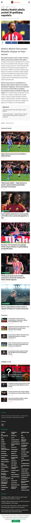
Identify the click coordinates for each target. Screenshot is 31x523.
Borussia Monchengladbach (5, 477)
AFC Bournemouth (4, 435)
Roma (22, 458)
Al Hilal (2, 442)
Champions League (14, 433)
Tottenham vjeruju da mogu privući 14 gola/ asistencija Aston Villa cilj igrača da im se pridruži (19, 385)
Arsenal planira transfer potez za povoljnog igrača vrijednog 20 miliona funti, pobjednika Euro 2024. (17, 320)
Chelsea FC (13, 435)
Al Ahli (2, 439)
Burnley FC (3, 485)
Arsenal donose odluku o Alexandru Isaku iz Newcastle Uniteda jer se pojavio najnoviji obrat (18, 336)
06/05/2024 (4, 18)
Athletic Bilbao (4, 459)
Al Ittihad (3, 444)
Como (12, 437)
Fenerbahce (14, 451)
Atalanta (3, 457)
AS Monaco (4, 453)
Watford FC (24, 479)
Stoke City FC (24, 471)
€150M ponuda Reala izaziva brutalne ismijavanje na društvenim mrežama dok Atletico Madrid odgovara (13, 278)
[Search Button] (29, 2)
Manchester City (15, 485)
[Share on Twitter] (24, 42)
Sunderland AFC (25, 473)
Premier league (25, 452)
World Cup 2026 (25, 490)
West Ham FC (24, 484)
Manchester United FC (14, 487)
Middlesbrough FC (25, 433)
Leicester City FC (15, 476)
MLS (22, 435)
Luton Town (14, 483)
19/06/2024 (11, 401)
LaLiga (7, 6)
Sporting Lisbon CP (25, 466)
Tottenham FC (24, 477)
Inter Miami (14, 463)
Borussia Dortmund (3, 474)
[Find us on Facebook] (2, 424)
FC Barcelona (14, 449)
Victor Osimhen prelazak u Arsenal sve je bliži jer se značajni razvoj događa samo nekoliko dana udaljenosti (18, 344)
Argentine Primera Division (5, 448)
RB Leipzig (24, 454)
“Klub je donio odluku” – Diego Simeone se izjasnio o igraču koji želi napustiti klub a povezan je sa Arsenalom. (15, 115)
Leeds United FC (15, 474)
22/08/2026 (4, 158)
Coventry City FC (15, 439)
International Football (14, 467)
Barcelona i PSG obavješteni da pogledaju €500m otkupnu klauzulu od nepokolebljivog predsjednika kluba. (14, 247)
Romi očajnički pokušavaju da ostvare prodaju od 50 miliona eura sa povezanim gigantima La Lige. (15, 216)
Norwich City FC (25, 443)
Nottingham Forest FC (24, 446)
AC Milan (3, 432)
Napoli (23, 437)
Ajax (2, 437)
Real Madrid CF (25, 456)
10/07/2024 (11, 331)
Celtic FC (3, 489)
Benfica (3, 469)
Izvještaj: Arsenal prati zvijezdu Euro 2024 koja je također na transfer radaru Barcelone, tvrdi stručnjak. (18, 328)
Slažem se (16, 521)
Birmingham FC (5, 471)
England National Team (15, 444)
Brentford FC (4, 480)
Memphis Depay (9, 123)
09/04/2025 (5, 379)
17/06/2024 (11, 347)
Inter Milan (13, 465)
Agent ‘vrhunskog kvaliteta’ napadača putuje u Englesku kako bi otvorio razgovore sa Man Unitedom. (14, 376)
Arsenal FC (3, 451)
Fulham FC (13, 453)
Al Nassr (3, 446)
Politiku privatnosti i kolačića (19, 519)
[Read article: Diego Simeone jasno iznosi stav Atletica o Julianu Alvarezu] (15, 141)
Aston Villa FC (4, 455)
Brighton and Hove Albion (4, 482)
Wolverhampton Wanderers (25, 487)
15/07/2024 (11, 323)
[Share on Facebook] (11, 42)
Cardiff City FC (4, 487)
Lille (12, 478)
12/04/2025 (11, 388)
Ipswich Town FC (15, 470)
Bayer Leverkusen (4, 464)
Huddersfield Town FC (14, 458)
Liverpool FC (14, 480)
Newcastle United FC (23, 440)
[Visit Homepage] (15, 2)
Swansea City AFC (25, 475)
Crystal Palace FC (15, 442)
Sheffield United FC (25, 461)
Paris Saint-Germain (24, 449)
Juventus (13, 472)
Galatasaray (14, 455)
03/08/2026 (4, 250)
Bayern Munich (4, 467)
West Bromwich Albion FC (25, 482)
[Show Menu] (2, 2)
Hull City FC (14, 461)
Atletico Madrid (13, 6)
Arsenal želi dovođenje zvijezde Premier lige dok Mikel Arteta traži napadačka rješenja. (18, 352)
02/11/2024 (11, 339)
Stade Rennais (25, 469)
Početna (3, 6)
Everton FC (13, 447)
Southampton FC (25, 463)
